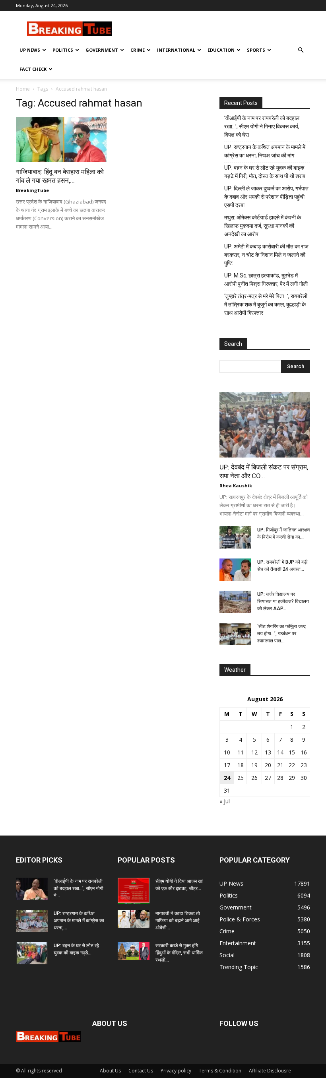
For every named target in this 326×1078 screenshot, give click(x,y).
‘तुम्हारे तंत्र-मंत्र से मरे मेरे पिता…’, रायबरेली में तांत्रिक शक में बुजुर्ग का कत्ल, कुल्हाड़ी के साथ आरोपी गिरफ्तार (265, 304)
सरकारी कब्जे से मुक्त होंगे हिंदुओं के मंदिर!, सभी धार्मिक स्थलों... (179, 953)
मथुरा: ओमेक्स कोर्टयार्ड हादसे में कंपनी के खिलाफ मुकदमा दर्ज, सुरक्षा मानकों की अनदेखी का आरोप (262, 225)
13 (268, 752)
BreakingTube (32, 190)
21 (280, 765)
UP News (29, 50)
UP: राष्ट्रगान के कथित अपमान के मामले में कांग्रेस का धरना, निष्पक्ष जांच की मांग (264, 151)
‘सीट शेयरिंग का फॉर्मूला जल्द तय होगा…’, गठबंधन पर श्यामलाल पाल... (281, 634)
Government (101, 50)
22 (292, 765)
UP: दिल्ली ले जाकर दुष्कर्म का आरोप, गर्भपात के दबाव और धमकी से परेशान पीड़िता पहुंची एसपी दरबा (266, 196)
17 (227, 765)
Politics (62, 50)
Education (221, 50)
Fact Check (33, 69)
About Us (110, 1070)
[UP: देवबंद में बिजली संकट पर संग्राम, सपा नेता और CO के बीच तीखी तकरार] (264, 425)
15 (292, 752)
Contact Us (140, 1070)
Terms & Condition (220, 1070)
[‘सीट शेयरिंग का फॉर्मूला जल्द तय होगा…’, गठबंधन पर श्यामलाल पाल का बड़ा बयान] (235, 634)
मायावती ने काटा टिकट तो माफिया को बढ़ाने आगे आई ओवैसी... (177, 921)
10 (227, 752)
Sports (256, 50)
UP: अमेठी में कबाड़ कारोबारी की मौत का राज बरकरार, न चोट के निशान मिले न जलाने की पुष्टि (266, 254)
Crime (137, 50)
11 (240, 752)
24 (227, 777)
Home (23, 88)
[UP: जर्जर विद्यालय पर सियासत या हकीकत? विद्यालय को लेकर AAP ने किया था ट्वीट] (235, 602)
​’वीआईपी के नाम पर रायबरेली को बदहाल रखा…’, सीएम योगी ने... (78, 888)
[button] (300, 50)
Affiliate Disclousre (270, 1070)
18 (240, 765)
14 (280, 752)
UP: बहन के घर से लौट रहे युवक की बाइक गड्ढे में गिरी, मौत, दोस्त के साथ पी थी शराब (264, 172)
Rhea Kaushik (235, 486)
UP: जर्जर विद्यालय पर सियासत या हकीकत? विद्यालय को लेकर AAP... (283, 601)
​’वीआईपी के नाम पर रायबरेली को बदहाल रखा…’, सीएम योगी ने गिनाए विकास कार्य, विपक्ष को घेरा (261, 126)
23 (304, 765)
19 (254, 765)
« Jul (224, 801)
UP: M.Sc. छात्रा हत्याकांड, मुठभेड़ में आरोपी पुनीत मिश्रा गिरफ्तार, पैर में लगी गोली (266, 279)
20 (268, 765)
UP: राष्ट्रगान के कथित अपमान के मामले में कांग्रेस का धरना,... (79, 921)
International (176, 50)
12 (254, 752)
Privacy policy (176, 1070)
